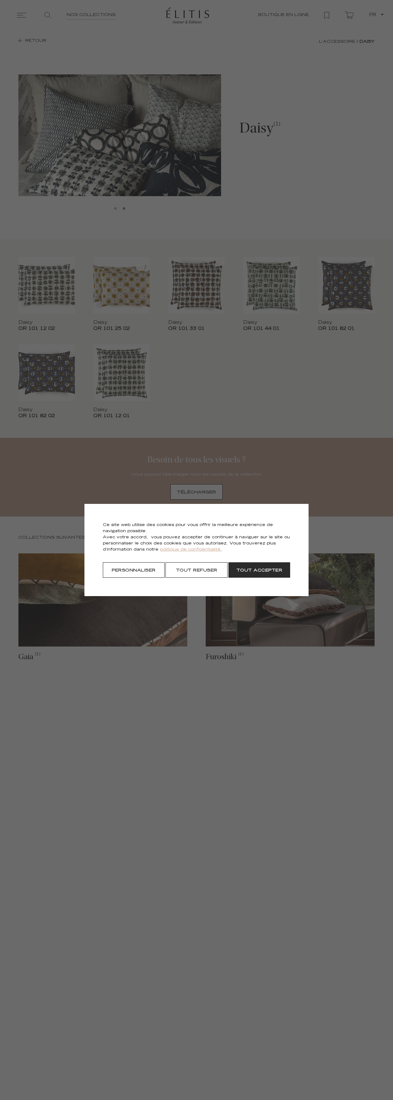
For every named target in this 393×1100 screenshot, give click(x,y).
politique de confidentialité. (191, 550)
